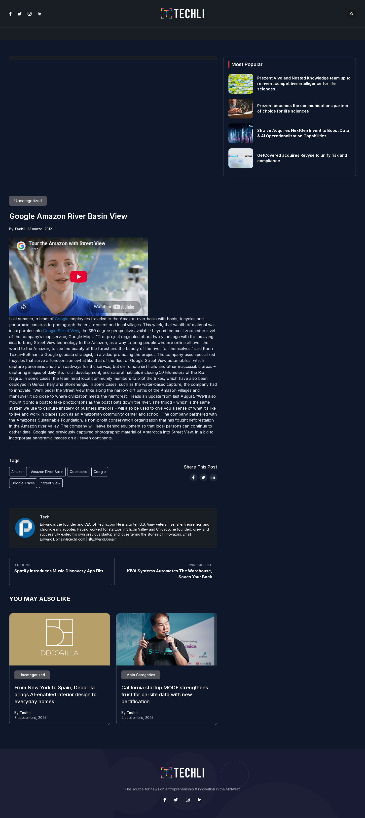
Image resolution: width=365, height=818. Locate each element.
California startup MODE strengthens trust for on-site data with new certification (164, 695)
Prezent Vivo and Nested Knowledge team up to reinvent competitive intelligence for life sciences (304, 84)
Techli (19, 229)
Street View (50, 483)
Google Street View (61, 330)
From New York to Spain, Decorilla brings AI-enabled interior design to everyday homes (55, 695)
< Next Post (23, 565)
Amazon (18, 471)
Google (61, 318)
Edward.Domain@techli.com (62, 539)
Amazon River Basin (47, 471)
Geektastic (78, 471)
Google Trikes (23, 483)
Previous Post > (200, 565)
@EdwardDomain (102, 539)
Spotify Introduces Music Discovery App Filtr (59, 570)
